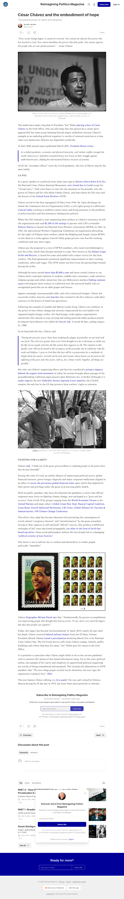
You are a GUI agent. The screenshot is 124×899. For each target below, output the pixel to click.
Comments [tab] (23, 752)
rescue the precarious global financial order (52, 483)
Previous (27, 735)
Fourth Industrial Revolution (46, 508)
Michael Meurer (30, 24)
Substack (50, 894)
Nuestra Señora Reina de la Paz (90, 181)
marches (55, 297)
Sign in (116, 4)
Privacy (62, 882)
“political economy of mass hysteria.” (35, 536)
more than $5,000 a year (57, 272)
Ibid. (50, 674)
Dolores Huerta (26, 227)
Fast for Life (65, 322)
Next (98, 735)
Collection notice (79, 882)
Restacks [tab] (33, 752)
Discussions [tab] (36, 783)
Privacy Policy (80, 832)
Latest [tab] (27, 783)
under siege (24, 380)
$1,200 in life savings (55, 223)
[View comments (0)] (28, 32)
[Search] (88, 4)
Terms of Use (73, 830)
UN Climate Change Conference (51, 511)
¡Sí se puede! (62, 680)
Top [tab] (20, 783)
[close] (85, 793)
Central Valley (25, 210)
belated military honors (57, 634)
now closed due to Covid (80, 185)
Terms (68, 882)
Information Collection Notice (61, 832)
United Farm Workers (47, 196)
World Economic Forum (83, 500)
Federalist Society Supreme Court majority (63, 380)
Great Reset (24, 508)
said (28, 466)
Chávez (35, 450)
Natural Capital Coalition (91, 504)
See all (23, 845)
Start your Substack (55, 888)
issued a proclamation (55, 638)
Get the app (74, 888)
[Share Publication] (94, 4)
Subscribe (104, 4)
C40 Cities (67, 508)
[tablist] (28, 752)
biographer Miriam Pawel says (41, 617)
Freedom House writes (81, 146)
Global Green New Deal (64, 504)
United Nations (26, 504)
